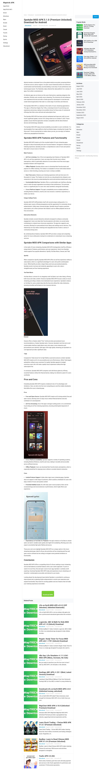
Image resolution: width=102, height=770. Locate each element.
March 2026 (79, 99)
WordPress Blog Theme (91, 155)
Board (4, 26)
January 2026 (80, 104)
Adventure (6, 16)
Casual (5, 29)
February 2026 (80, 102)
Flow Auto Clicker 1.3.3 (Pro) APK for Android (90, 57)
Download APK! (48, 595)
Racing (5, 36)
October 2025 (80, 112)
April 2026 (79, 97)
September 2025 (81, 115)
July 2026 (79, 89)
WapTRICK (6, 6)
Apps (4, 19)
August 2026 (80, 86)
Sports (5, 39)
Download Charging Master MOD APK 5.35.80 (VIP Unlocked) (90, 34)
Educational (6, 46)
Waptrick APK (8, 3)
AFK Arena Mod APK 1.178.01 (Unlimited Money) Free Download (90, 66)
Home (25, 15)
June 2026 (79, 91)
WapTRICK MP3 (7, 9)
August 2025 (80, 118)
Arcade (5, 23)
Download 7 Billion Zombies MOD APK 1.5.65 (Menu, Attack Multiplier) (90, 74)
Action (5, 13)
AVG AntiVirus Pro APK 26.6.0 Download (90, 41)
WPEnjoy (77, 158)
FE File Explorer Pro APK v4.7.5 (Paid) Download (89, 26)
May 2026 (79, 94)
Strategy (5, 43)
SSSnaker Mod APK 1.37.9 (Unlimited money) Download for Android (90, 50)
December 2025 (81, 107)
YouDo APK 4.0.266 (47, 756)
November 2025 (81, 110)
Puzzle (5, 33)
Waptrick (35, 25)
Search (96, 16)
